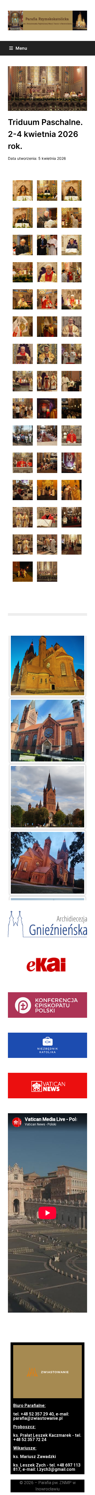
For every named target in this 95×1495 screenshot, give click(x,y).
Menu (21, 48)
